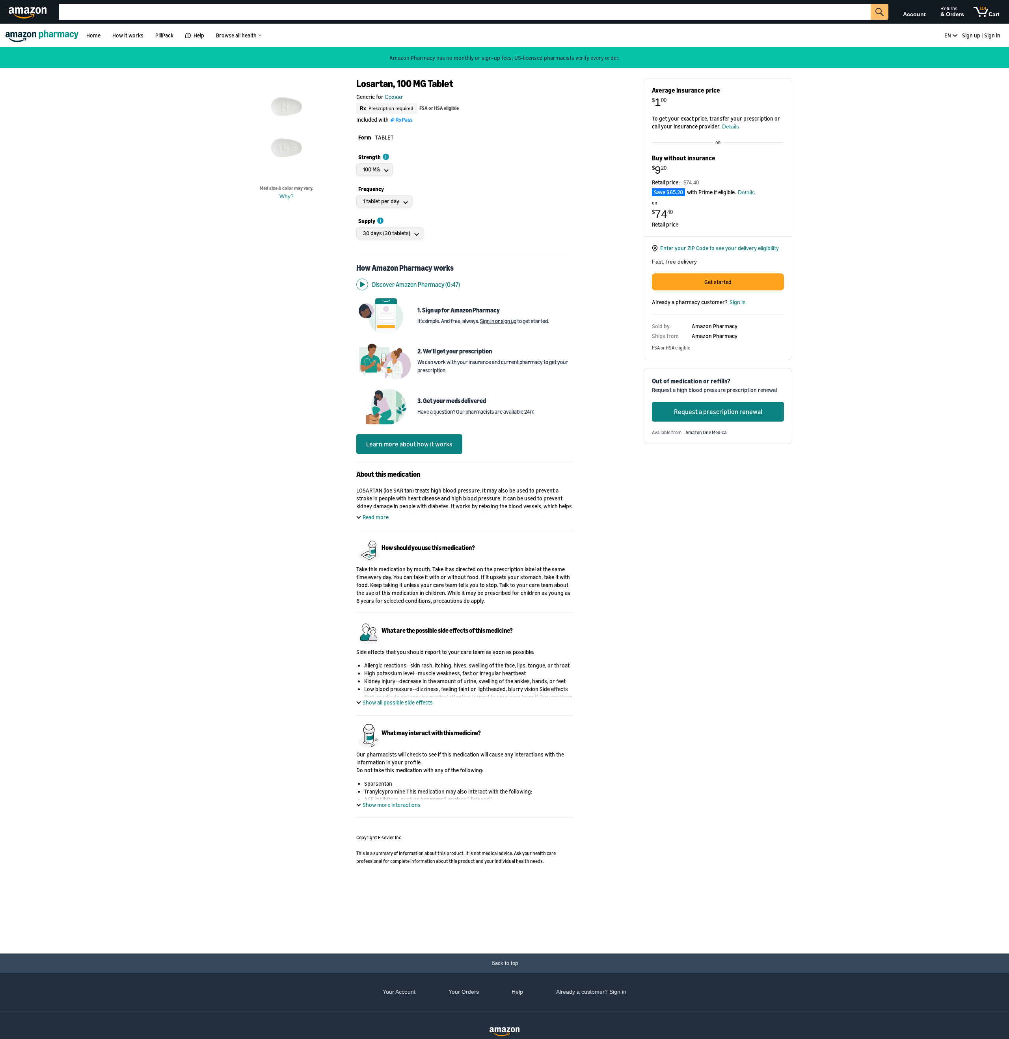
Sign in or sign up (498, 321)
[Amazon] (28, 12)
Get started (718, 282)
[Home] (43, 35)
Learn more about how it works (409, 444)
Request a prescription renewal (718, 412)
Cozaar (394, 97)
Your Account (399, 992)
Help (199, 35)
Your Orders (464, 992)
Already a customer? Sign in (591, 992)
